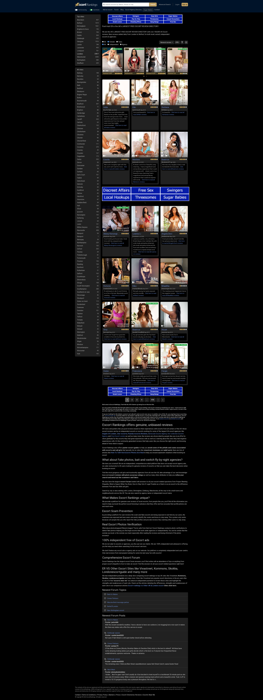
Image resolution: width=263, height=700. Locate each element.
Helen (106, 371)
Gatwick (80, 184)
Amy (105, 329)
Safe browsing (82, 9)
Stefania (165, 107)
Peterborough (82, 255)
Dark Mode (96, 9)
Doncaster (80, 165)
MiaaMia (165, 286)
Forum (116, 10)
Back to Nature (112, 594)
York (78, 354)
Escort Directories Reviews (131, 695)
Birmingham (81, 26)
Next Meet (111, 670)
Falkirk (79, 178)
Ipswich (80, 212)
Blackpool (80, 91)
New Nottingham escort (115, 610)
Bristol (79, 32)
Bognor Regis (82, 95)
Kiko (134, 286)
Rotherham (81, 270)
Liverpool (80, 51)
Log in (177, 4)
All (105, 42)
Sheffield (80, 63)
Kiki (134, 107)
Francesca (137, 371)
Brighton (80, 110)
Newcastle (81, 230)
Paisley (79, 252)
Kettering (80, 218)
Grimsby (80, 187)
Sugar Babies (148, 10)
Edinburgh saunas (113, 633)
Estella (106, 159)
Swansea (80, 307)
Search (152, 4)
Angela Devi (166, 234)
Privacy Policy (102, 695)
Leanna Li (136, 234)
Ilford (79, 209)
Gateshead (81, 181)
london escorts (164, 419)
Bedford (80, 88)
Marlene (136, 159)
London (80, 54)
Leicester (80, 48)
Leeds (79, 45)
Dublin (79, 35)
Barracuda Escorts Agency (157, 434)
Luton (79, 224)
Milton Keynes (82, 227)
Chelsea (80, 128)
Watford (80, 335)
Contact (157, 10)
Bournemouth (82, 101)
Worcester (81, 351)
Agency (124, 44)
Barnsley (80, 76)
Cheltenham (81, 132)
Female (112, 42)
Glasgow (80, 41)
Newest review (166, 42)
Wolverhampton (82, 348)
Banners (112, 695)
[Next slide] (186, 61)
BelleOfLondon (112, 606)
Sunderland (81, 304)
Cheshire (80, 135)
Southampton (82, 289)
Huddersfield (81, 203)
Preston (80, 261)
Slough (79, 283)
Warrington (81, 332)
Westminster (81, 338)
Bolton (79, 98)
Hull (78, 206)
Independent (113, 44)
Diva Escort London (118, 436)
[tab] (144, 76)
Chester (80, 138)
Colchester (81, 144)
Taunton (80, 314)
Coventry (80, 147)
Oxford (79, 249)
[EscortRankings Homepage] (88, 4)
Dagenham (81, 156)
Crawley (80, 150)
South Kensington (83, 286)
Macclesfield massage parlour (118, 602)
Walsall (79, 326)
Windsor (80, 344)
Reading (80, 264)
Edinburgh (80, 38)
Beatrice (165, 159)
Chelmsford (81, 125)
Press (118, 695)
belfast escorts (176, 419)
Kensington (81, 215)
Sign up (184, 4)
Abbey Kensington (111, 234)
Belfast (79, 23)
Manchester (81, 57)
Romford (80, 267)
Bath (78, 85)
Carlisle (79, 122)
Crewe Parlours (112, 598)
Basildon (80, 79)
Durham (79, 172)
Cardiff (79, 119)
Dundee (80, 169)
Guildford (80, 190)
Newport (80, 233)
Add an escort (107, 10)
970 (152, 400)
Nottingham (81, 60)
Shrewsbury (81, 280)
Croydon (80, 153)
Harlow (79, 193)
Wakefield (80, 323)
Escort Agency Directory (133, 10)
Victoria (107, 286)
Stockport (80, 298)
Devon (79, 162)
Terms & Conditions (89, 695)
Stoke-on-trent (82, 301)
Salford (79, 273)
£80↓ (177, 42)
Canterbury (81, 116)
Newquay (80, 240)
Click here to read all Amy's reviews (115, 339)
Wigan (79, 341)
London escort (158, 586)
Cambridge (81, 113)
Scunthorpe (81, 277)
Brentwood (81, 107)
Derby (79, 159)
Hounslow (80, 199)
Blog (122, 10)
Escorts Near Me (149, 695)
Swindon (80, 310)
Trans (120, 42)
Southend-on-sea (83, 292)
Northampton (81, 243)
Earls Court (81, 175)
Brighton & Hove (83, 29)
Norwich (80, 246)
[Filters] (182, 42)
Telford (79, 317)
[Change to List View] (186, 42)
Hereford (80, 196)
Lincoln (79, 221)
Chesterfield (81, 141)
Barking (79, 73)
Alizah (164, 329)
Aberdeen (80, 20)
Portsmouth (81, 258)
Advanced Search (165, 4)
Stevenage (81, 295)
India (105, 107)
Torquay (80, 320)
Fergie (164, 371)
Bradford (80, 104)
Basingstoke (81, 82)
